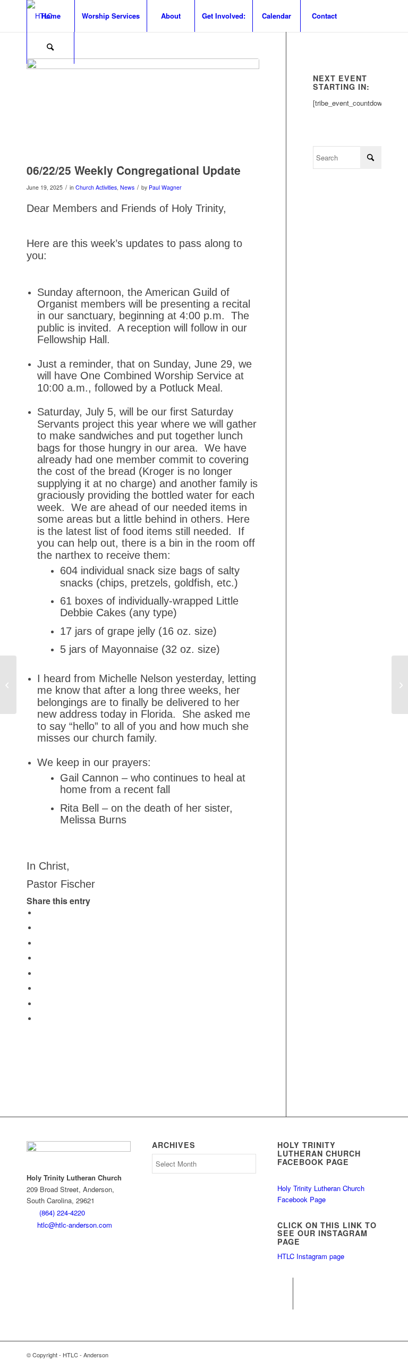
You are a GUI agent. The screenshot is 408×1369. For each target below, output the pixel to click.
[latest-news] (143, 108)
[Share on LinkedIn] (39, 958)
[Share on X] (39, 928)
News (127, 187)
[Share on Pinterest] (39, 943)
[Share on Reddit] (39, 1004)
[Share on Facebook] (39, 913)
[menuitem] (50, 16)
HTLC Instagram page (310, 1256)
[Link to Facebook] (285, 1286)
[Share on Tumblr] (39, 973)
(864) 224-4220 (62, 1213)
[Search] (50, 48)
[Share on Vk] (39, 988)
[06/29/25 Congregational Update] (400, 685)
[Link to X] (285, 1302)
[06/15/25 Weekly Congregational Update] (8, 685)
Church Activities (96, 187)
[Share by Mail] (39, 1019)
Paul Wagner (165, 187)
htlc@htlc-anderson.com (74, 1225)
